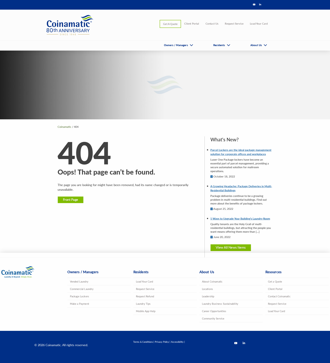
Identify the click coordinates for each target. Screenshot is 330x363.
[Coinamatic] (69, 25)
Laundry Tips (143, 303)
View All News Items (231, 247)
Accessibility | (178, 341)
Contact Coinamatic (279, 296)
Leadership (208, 296)
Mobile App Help (146, 311)
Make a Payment (79, 303)
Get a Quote (275, 281)
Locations (207, 289)
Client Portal (191, 23)
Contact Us (212, 23)
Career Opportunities (214, 311)
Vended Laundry (79, 281)
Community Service (213, 318)
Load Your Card (259, 23)
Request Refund (145, 296)
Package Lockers (79, 296)
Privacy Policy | (162, 341)
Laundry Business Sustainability (220, 303)
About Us (256, 45)
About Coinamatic (212, 281)
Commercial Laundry (82, 289)
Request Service (234, 23)
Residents (219, 45)
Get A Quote (170, 24)
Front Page (70, 199)
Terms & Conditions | (143, 341)
